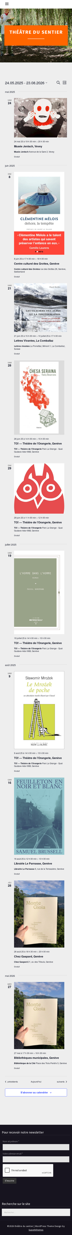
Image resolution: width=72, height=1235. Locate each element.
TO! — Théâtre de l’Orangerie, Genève (38, 443)
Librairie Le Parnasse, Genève (33, 863)
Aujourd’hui (36, 1081)
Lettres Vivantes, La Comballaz (33, 340)
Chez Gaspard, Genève (28, 956)
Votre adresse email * (13, 1153)
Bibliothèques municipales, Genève (36, 1058)
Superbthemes (36, 1229)
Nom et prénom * (11, 1141)
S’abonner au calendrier (34, 1092)
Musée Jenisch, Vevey (28, 146)
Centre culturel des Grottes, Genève (36, 263)
